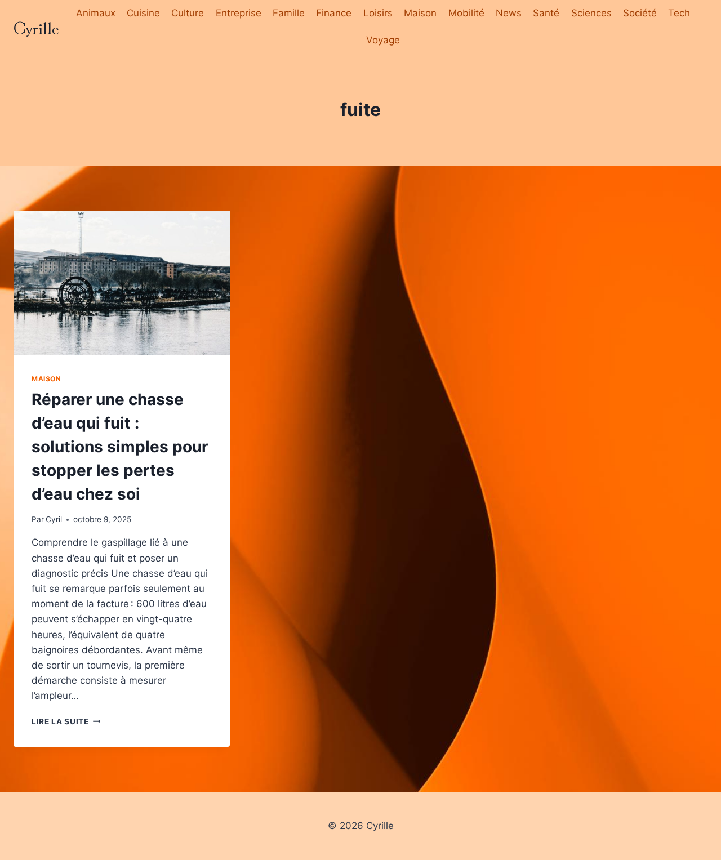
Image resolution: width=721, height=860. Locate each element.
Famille (289, 13)
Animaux (95, 13)
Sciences (591, 13)
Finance (333, 13)
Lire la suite (66, 721)
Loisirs (378, 13)
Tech (679, 13)
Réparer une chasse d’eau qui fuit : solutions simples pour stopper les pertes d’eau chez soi (120, 446)
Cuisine (143, 13)
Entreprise (238, 13)
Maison (420, 13)
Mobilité (466, 13)
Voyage (383, 40)
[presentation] (122, 283)
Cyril (54, 519)
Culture (187, 13)
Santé (546, 13)
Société (640, 13)
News (509, 13)
